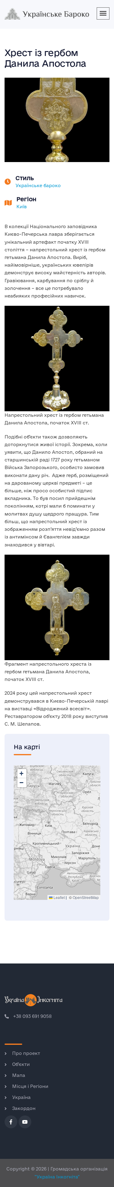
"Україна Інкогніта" (57, 1176)
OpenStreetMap (86, 897)
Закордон (24, 1108)
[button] (21, 773)
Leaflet (59, 897)
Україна (21, 1097)
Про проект (26, 1053)
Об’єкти (21, 1064)
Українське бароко (38, 185)
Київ (21, 206)
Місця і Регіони (30, 1086)
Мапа (18, 1075)
